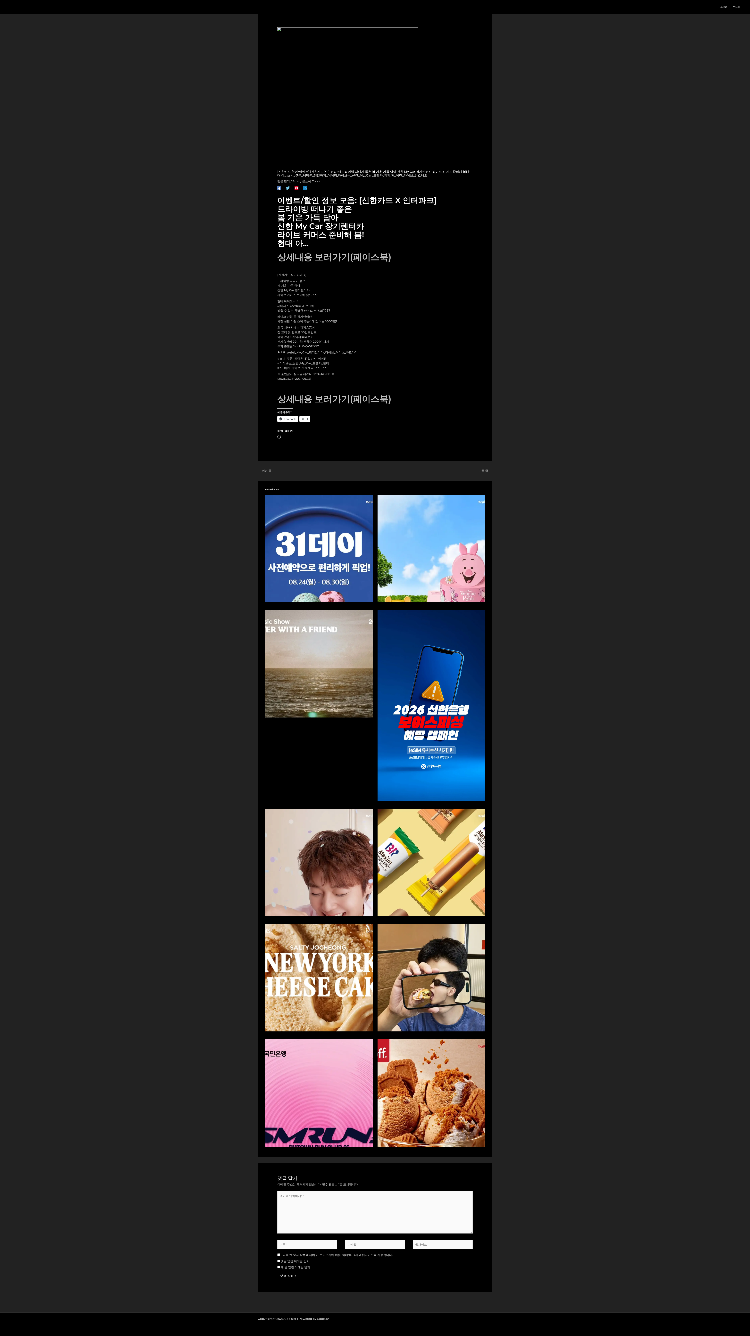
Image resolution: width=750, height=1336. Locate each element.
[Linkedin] (305, 188)
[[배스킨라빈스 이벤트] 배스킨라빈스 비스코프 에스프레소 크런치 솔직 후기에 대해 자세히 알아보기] (431, 1092)
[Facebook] (279, 188)
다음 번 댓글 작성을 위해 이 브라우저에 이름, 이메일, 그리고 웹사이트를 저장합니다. (338, 1255)
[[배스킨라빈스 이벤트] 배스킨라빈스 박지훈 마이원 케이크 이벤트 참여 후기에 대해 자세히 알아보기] (319, 862)
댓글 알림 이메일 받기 (295, 1261)
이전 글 (264, 470)
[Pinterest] (296, 188)
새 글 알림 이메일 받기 (295, 1267)
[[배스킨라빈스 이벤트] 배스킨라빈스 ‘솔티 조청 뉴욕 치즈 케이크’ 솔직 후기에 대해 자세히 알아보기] (319, 977)
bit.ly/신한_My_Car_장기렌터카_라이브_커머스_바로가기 (319, 352)
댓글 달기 (283, 181)
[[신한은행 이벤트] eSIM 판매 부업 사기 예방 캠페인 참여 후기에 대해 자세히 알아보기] (431, 705)
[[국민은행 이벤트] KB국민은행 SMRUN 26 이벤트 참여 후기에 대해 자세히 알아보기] (319, 1092)
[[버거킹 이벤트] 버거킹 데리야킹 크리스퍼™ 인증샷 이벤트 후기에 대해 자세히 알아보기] (431, 977)
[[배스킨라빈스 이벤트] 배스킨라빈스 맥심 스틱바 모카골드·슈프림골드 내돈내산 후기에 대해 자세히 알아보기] (431, 862)
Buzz (296, 181)
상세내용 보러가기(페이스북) (334, 256)
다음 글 (485, 470)
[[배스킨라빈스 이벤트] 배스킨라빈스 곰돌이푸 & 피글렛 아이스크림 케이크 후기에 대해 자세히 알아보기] (431, 548)
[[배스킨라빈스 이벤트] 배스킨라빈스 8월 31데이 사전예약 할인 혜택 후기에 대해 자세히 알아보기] (319, 548)
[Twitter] (288, 188)
